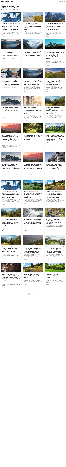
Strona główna (62, 1)
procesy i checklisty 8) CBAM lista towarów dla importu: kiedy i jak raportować (32, 276)
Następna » (35, 293)
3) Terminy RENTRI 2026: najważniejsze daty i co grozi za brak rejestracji (54, 276)
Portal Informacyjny (7, 1)
